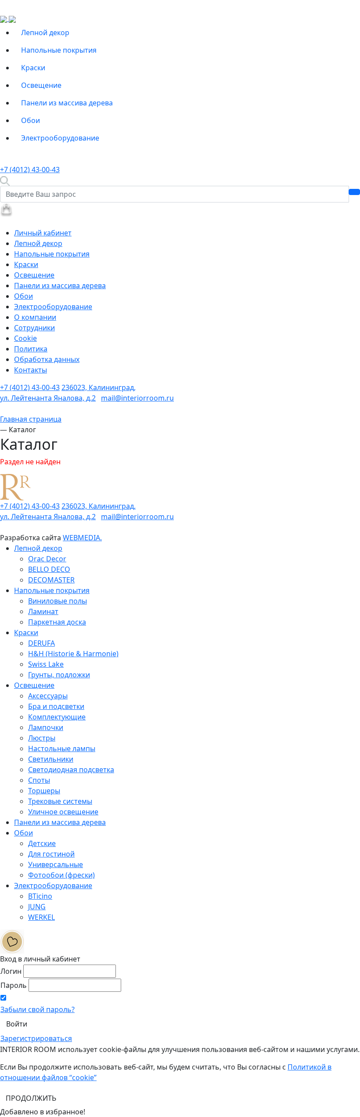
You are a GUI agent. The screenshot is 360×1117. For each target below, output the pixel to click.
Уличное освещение (63, 812)
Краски (33, 67)
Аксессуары (48, 696)
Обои (30, 120)
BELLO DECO (49, 569)
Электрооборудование (60, 138)
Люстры (41, 738)
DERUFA (41, 643)
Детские (42, 843)
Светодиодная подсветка (71, 769)
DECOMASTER (51, 580)
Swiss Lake (46, 664)
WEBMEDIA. (82, 537)
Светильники (50, 759)
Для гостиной (51, 854)
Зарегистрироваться (36, 1038)
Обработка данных (46, 359)
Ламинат (43, 611)
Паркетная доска (57, 622)
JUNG (37, 906)
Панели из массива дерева (67, 103)
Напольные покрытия (59, 50)
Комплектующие (57, 717)
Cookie (25, 338)
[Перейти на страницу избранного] (12, 941)
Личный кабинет (43, 233)
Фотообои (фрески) (61, 875)
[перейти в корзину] (6, 209)
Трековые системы (60, 801)
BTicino (40, 896)
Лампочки (45, 727)
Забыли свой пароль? (37, 1009)
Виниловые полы (57, 601)
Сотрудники (34, 328)
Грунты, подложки (59, 675)
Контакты (30, 370)
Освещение (41, 85)
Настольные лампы (61, 748)
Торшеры (44, 790)
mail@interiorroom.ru (137, 398)
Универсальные (55, 864)
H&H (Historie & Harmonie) (73, 653)
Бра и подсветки (56, 706)
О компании (35, 317)
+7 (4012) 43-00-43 (30, 169)
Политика (30, 349)
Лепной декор (45, 32)
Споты (39, 780)
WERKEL (41, 917)
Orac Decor (47, 559)
